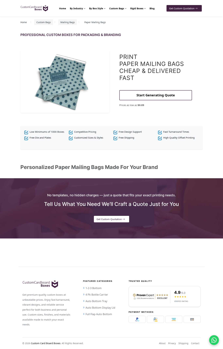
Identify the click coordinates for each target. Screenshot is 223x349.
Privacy (172, 343)
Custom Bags (43, 22)
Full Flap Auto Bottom (99, 314)
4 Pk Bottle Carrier (97, 294)
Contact (195, 343)
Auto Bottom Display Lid (100, 307)
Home (23, 22)
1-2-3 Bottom (94, 288)
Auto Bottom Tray (96, 301)
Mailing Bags (67, 22)
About (162, 343)
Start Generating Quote (155, 95)
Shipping (183, 343)
